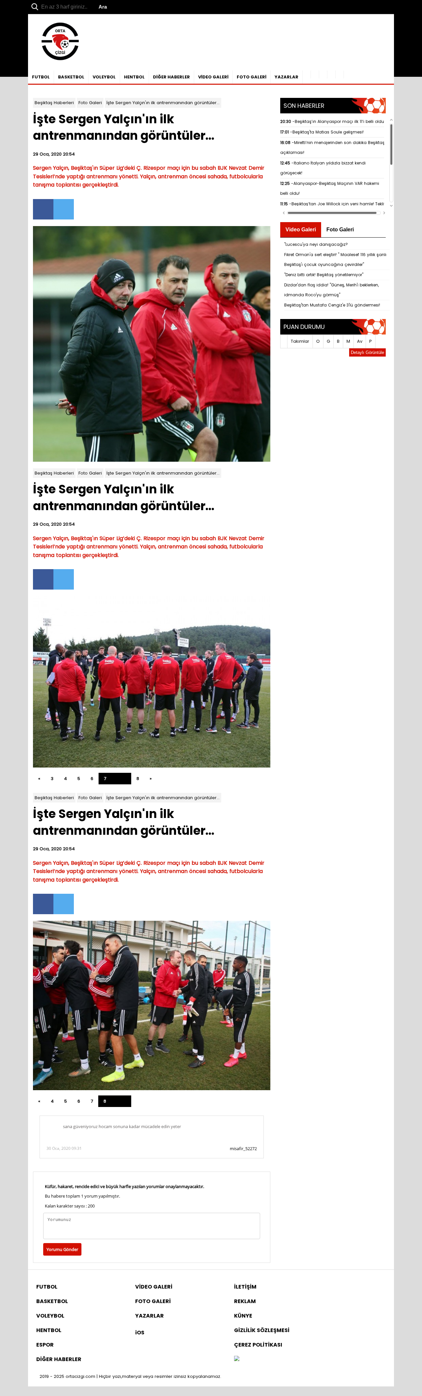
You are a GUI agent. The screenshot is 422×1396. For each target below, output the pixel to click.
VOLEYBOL (104, 77)
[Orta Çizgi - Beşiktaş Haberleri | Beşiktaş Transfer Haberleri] (57, 60)
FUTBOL (41, 77)
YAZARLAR (286, 77)
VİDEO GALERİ (213, 77)
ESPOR (45, 1345)
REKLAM (245, 1301)
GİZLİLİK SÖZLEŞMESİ (261, 1330)
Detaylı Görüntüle (367, 352)
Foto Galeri (90, 103)
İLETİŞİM (245, 1287)
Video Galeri (301, 229)
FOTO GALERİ (251, 77)
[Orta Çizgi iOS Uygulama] (340, 74)
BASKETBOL (71, 77)
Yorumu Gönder (62, 1249)
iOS (139, 1332)
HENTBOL (134, 77)
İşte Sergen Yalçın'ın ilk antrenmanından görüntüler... (163, 103)
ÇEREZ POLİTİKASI (258, 1345)
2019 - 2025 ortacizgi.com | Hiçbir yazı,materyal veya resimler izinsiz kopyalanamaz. (130, 1376)
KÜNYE (243, 1316)
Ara (103, 7)
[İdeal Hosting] (236, 1359)
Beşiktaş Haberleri (54, 103)
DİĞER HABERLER (171, 77)
